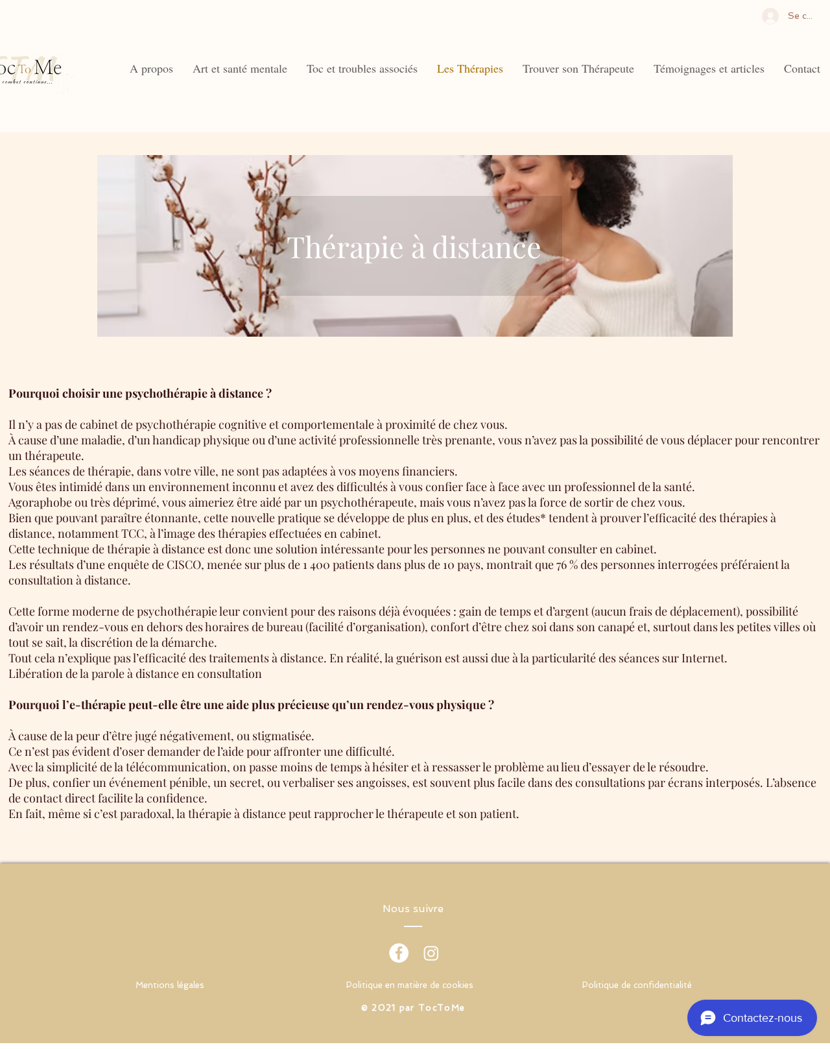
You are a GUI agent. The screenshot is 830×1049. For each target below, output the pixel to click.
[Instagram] (431, 953)
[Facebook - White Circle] (399, 953)
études (523, 517)
